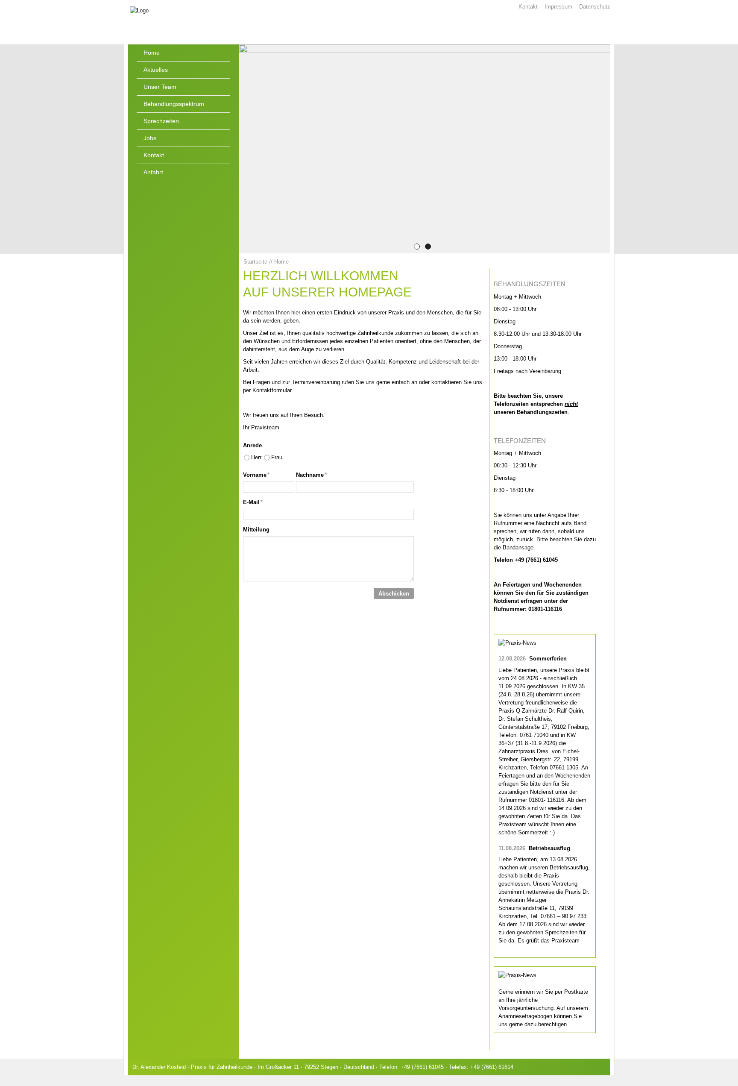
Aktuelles (156, 69)
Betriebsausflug (549, 848)
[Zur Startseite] (194, 23)
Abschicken (393, 593)
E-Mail (253, 502)
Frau (276, 457)
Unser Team (160, 86)
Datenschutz (594, 6)
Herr (256, 457)
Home (152, 52)
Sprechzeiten (161, 120)
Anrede (252, 445)
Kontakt (528, 6)
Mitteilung (256, 529)
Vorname (256, 475)
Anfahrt (153, 172)
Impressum (558, 6)
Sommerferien (548, 658)
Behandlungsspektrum (174, 103)
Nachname (311, 475)
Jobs (150, 138)
